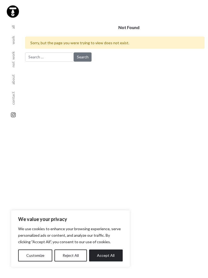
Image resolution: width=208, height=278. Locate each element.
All (13, 25)
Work (13, 38)
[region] (70, 238)
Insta (13, 114)
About (13, 77)
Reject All (71, 255)
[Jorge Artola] (12, 11)
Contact (13, 96)
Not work (13, 57)
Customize (35, 255)
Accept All (106, 255)
